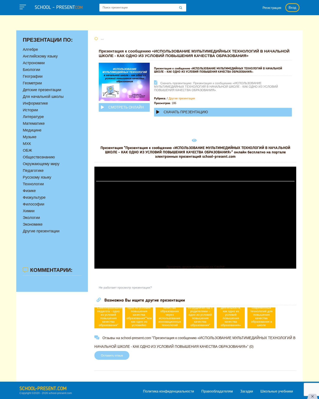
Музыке (29, 137)
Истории (30, 110)
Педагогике (33, 170)
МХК (27, 143)
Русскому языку (37, 177)
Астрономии (34, 63)
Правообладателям (217, 391)
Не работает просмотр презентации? (125, 287)
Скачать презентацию (186, 112)
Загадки (246, 391)
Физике (29, 191)
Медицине (32, 130)
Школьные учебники (276, 391)
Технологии (33, 184)
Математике (34, 123)
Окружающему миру (41, 164)
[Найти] (181, 8)
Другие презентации (182, 98)
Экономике (33, 224)
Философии (33, 204)
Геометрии (32, 83)
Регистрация (272, 8)
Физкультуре (34, 197)
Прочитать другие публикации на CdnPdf (195, 267)
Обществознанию (39, 157)
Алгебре (30, 49)
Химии (29, 211)
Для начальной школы (43, 96)
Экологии (31, 217)
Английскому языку (40, 56)
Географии (33, 76)
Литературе (33, 117)
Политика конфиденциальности (168, 391)
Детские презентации (42, 90)
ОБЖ (27, 150)
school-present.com (43, 388)
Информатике (35, 103)
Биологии (31, 69)
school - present (59, 7)
